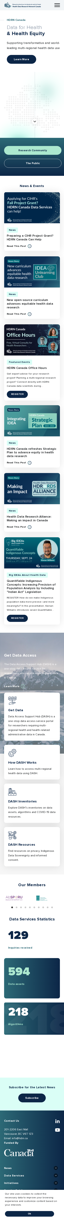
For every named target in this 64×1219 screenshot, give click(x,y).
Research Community (32, 150)
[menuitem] (32, 1168)
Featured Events (19, 362)
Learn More (21, 59)
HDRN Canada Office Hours (27, 368)
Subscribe (32, 1098)
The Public (33, 163)
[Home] (22, 5)
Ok (29, 1214)
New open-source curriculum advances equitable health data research (30, 304)
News (12, 230)
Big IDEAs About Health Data (27, 575)
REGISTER (19, 394)
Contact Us (11, 1120)
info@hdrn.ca (20, 1138)
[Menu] (57, 5)
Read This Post (19, 246)
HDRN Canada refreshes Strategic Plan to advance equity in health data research (31, 452)
